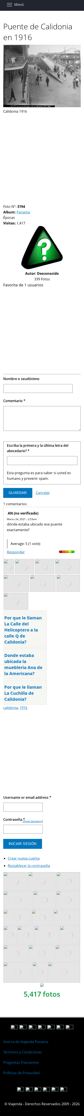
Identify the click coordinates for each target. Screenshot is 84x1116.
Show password (33, 821)
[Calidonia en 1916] (42, 106)
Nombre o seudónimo (21, 378)
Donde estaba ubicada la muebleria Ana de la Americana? (23, 664)
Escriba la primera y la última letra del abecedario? (37, 448)
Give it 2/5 (12, 535)
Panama (23, 212)
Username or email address (27, 797)
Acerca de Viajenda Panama (25, 1041)
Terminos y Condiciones (22, 1052)
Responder (16, 552)
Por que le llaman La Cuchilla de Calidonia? (23, 693)
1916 (23, 707)
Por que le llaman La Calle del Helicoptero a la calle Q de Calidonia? (23, 630)
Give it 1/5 (9, 535)
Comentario (14, 400)
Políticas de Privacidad (21, 1072)
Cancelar (43, 492)
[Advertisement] (42, 156)
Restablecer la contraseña (29, 865)
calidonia (10, 707)
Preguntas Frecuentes (21, 1062)
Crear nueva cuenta (24, 858)
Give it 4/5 (20, 535)
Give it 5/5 (23, 535)
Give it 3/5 (16, 535)
